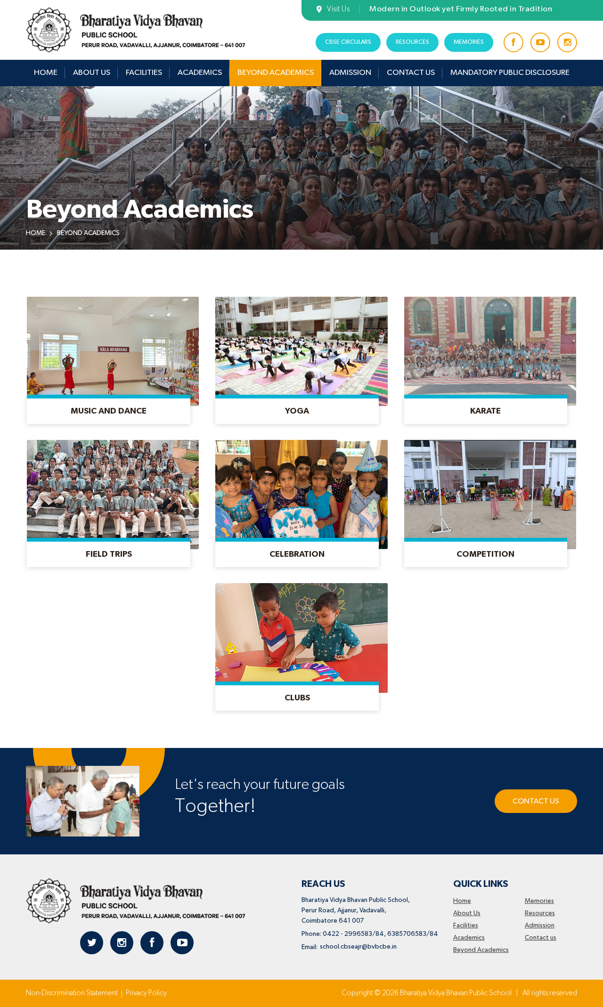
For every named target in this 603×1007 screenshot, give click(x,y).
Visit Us (338, 9)
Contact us (411, 73)
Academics (200, 73)
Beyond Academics (275, 73)
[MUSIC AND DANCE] (108, 423)
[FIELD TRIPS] (108, 566)
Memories (469, 42)
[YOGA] (297, 423)
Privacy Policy (146, 993)
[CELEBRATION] (297, 566)
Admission (350, 73)
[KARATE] (486, 423)
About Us (91, 73)
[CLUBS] (297, 710)
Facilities (144, 73)
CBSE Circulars (348, 42)
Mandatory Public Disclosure (510, 73)
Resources (412, 42)
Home (45, 73)
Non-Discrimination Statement (72, 993)
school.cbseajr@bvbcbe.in (358, 946)
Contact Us (536, 801)
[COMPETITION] (486, 566)
